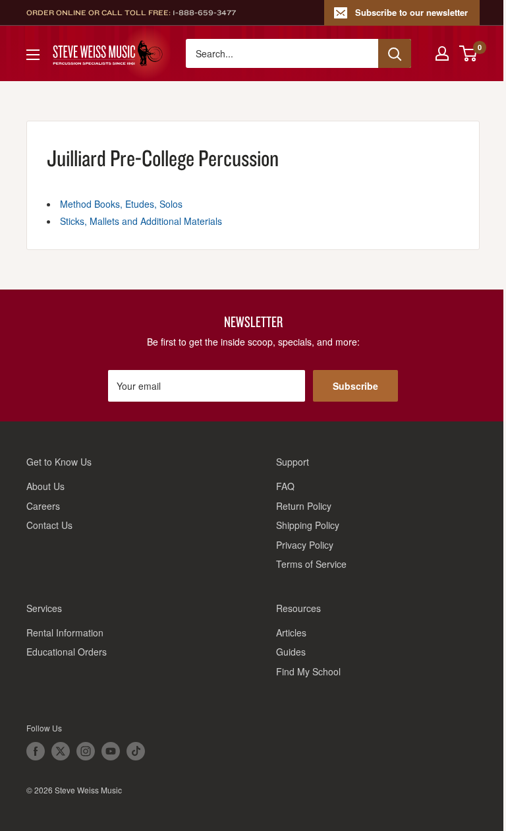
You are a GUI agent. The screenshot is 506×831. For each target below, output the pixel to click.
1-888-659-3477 (204, 12)
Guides (291, 651)
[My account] (442, 53)
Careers (43, 505)
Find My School (308, 671)
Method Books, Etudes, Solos (121, 203)
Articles (291, 632)
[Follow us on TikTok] (135, 751)
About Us (45, 486)
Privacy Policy (304, 544)
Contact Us (49, 525)
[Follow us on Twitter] (60, 751)
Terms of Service (311, 563)
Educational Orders (66, 651)
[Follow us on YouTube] (110, 751)
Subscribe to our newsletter (411, 12)
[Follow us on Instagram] (85, 751)
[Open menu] (33, 54)
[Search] (394, 53)
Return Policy (303, 505)
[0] (469, 53)
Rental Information (64, 632)
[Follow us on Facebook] (35, 751)
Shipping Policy (307, 525)
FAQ (285, 486)
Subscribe (355, 385)
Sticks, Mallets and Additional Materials (141, 221)
